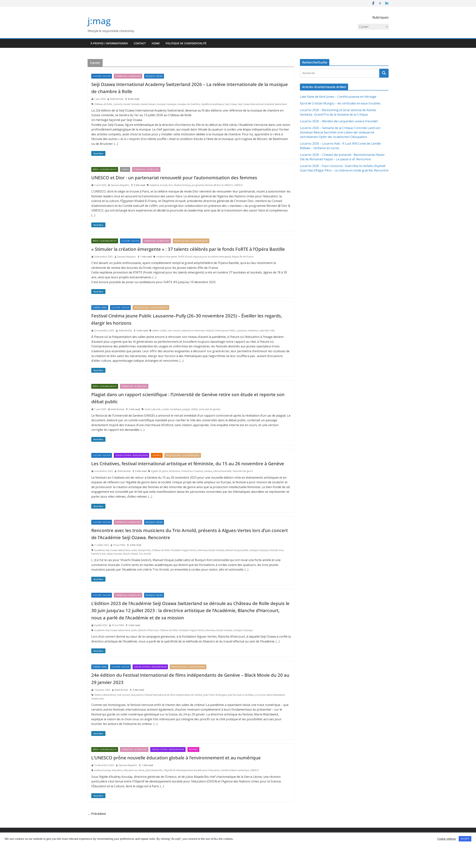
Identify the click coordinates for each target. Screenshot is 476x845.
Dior (170, 185)
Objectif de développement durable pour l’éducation (192, 770)
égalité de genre (159, 471)
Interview (202, 550)
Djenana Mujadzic (120, 185)
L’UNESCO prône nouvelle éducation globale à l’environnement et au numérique (176, 758)
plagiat (186, 409)
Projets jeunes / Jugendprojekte (191, 241)
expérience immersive (193, 330)
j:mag (99, 21)
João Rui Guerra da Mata (240, 694)
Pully (272, 330)
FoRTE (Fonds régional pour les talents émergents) (204, 256)
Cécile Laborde (152, 409)
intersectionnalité (222, 471)
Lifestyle (156, 455)
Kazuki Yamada (131, 104)
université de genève (210, 409)
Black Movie (109, 694)
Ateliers (98, 694)
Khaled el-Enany (182, 185)
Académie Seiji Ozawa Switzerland (112, 550)
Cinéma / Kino (100, 307)
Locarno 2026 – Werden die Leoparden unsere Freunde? (339, 121)
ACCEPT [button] (465, 839)
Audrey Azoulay (102, 770)
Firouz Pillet (119, 545)
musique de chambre (188, 104)
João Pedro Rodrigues (215, 694)
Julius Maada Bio (154, 770)
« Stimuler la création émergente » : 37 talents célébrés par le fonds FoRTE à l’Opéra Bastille (188, 249)
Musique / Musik (154, 76)
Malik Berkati (116, 99)
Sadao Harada (114, 553)
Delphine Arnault (158, 185)
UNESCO (238, 185)
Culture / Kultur (101, 76)
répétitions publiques (212, 104)
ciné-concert (173, 330)
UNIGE (194, 409)
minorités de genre (243, 471)
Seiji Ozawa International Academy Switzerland (262, 104)
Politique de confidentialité (186, 43)
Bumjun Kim (144, 550)
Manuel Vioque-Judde (237, 550)
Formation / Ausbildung (128, 76)
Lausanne (242, 330)
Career (125, 169)
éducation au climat (134, 770)
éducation (117, 770)
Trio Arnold (145, 553)
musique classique (166, 104)
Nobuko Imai (276, 550)
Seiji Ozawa (231, 104)
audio (134, 550)
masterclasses (148, 104)
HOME (156, 43)
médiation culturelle (258, 330)
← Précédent (97, 814)
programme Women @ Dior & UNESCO (212, 185)
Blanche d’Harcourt (148, 630)
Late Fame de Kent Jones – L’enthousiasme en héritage (338, 97)
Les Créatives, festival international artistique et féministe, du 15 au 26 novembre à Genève (187, 463)
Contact (140, 43)
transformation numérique (235, 770)
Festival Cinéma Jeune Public (220, 330)
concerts (117, 104)
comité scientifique (171, 409)
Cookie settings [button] (446, 838)
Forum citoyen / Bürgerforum (131, 455)
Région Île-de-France (243, 256)
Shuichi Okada (130, 553)
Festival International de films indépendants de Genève (173, 694)
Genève (208, 471)
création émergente (166, 256)
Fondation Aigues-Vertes (184, 550)
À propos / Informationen (109, 43)
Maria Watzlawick (276, 694)
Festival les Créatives (192, 471)
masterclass (97, 698)
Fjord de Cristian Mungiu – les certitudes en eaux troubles (340, 103)
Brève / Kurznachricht (105, 169)
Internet (193, 749)
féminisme (174, 471)
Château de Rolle (103, 104)
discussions (137, 694)
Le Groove (260, 694)
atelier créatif (159, 330)
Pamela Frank (98, 553)
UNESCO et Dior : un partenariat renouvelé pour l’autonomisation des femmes (174, 177)
